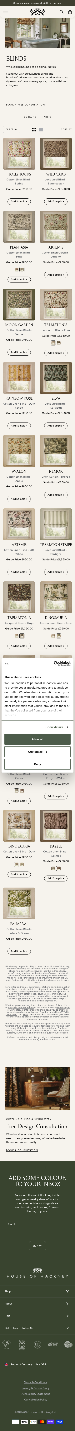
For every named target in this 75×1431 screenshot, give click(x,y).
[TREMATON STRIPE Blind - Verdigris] (56, 524)
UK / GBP (40, 1364)
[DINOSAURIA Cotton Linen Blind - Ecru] (56, 597)
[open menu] (67, 1291)
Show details (54, 727)
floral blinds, (37, 1005)
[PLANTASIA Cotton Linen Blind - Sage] (19, 227)
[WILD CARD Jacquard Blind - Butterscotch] (56, 154)
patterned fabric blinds (56, 1005)
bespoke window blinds (21, 1007)
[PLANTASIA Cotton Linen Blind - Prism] (16, 269)
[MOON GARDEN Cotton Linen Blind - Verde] (19, 304)
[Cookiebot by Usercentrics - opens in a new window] (54, 663)
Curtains (30, 117)
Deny (37, 764)
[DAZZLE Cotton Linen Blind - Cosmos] (22, 791)
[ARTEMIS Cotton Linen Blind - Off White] (19, 524)
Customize (35, 751)
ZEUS (25, 1014)
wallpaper (64, 1007)
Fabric (46, 117)
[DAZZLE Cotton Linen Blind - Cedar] (16, 791)
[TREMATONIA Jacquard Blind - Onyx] (59, 343)
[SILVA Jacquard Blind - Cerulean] (56, 378)
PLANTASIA (11, 1014)
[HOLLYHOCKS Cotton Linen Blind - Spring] (19, 154)
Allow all (37, 739)
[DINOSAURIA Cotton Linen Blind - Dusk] (53, 636)
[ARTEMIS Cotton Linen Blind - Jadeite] (56, 227)
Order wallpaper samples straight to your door (37, 3)
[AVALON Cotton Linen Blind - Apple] (19, 451)
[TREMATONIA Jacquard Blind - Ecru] (56, 304)
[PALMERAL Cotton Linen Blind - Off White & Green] (19, 903)
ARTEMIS (64, 1012)
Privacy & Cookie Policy (35, 1388)
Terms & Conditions (35, 1382)
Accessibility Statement (36, 1393)
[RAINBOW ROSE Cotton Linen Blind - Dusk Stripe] (19, 378)
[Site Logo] (37, 12)
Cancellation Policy (35, 1399)
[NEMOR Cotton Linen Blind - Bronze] (56, 451)
